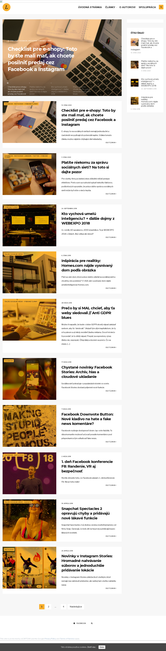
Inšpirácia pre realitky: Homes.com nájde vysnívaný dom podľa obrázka (87, 265)
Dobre (102, 647)
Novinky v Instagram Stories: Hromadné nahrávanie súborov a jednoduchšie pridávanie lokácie (86, 563)
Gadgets (27, 502)
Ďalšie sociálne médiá (14, 254)
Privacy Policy (50, 639)
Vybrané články (59, 47)
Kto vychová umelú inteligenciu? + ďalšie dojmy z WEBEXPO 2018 (87, 218)
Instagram (32, 47)
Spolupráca (147, 7)
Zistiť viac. (91, 647)
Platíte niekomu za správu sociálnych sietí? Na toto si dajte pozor (41, 62)
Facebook (23, 47)
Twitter (48, 47)
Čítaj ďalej (137, 33)
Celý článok (110, 142)
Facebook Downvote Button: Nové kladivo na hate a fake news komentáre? (87, 419)
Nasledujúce (76, 606)
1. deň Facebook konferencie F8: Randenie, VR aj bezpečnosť (87, 466)
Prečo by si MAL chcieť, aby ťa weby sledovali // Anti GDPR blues (88, 313)
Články (110, 7)
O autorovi (127, 7)
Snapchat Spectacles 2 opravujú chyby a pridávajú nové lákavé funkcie (85, 513)
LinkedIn (40, 47)
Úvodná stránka (90, 7)
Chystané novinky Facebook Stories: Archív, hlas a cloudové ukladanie (86, 372)
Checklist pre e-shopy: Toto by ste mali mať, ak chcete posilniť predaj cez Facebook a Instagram (88, 117)
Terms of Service (67, 639)
